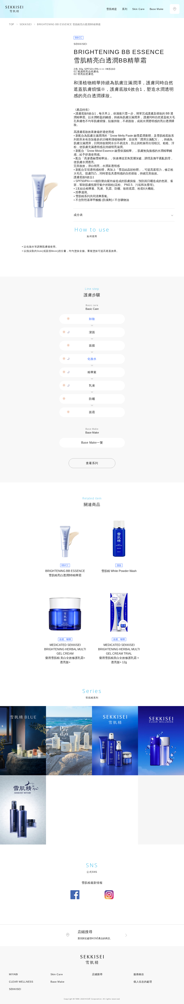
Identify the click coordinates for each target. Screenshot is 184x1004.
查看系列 (92, 463)
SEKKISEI (26, 24)
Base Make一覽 (92, 442)
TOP (11, 24)
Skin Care (56, 974)
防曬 (92, 398)
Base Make (57, 981)
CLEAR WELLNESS (21, 981)
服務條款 (139, 974)
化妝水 (92, 358)
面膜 (92, 345)
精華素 (92, 372)
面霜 (92, 412)
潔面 (92, 332)
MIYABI (13, 974)
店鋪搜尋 (97, 974)
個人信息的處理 (143, 981)
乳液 (92, 385)
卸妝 (92, 318)
